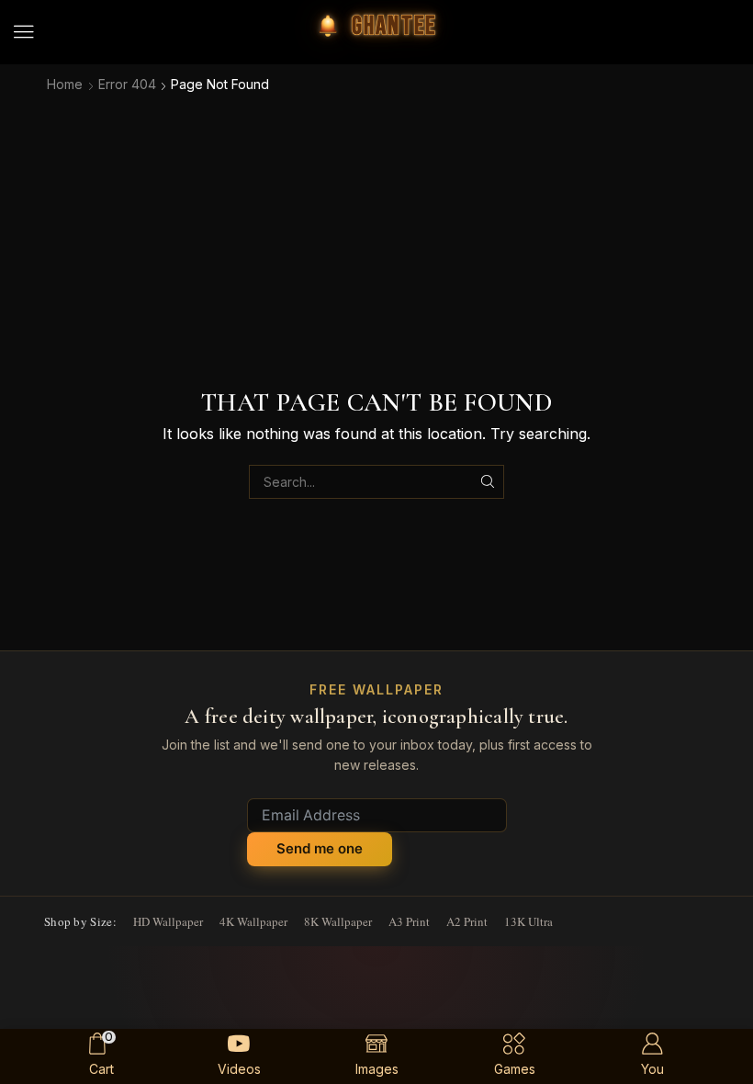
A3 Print (409, 921)
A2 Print (467, 921)
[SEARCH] (487, 482)
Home (65, 84)
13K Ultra (528, 921)
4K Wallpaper (253, 921)
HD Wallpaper (168, 921)
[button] (24, 32)
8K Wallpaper (338, 921)
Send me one (319, 848)
